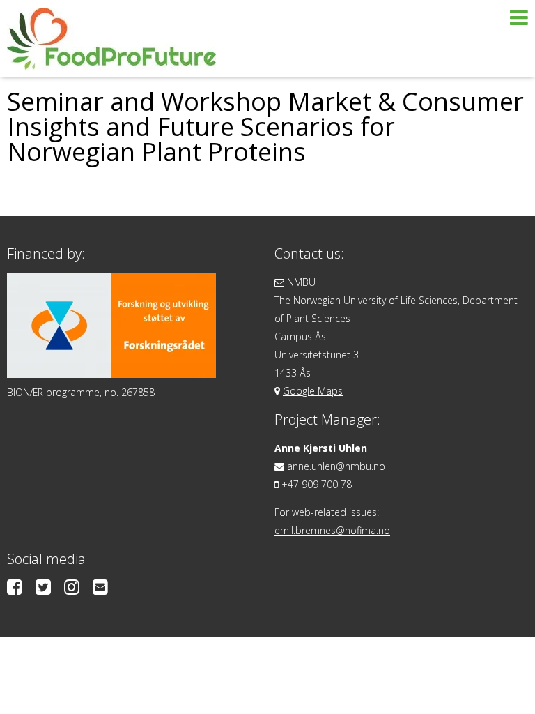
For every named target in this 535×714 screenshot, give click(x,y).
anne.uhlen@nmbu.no (336, 466)
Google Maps (313, 390)
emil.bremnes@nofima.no (332, 530)
